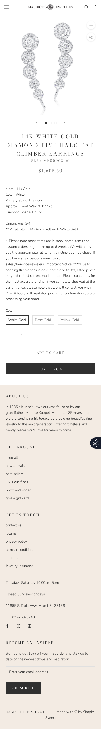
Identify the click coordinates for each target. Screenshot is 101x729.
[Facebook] (7, 626)
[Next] (64, 123)
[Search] (86, 7)
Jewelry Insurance (19, 566)
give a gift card (17, 498)
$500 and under (18, 490)
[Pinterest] (29, 626)
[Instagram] (18, 626)
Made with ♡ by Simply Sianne (69, 714)
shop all (12, 457)
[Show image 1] (46, 123)
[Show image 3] (55, 123)
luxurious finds (17, 481)
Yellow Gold (69, 320)
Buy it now (50, 369)
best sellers (14, 473)
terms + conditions (20, 549)
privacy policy (16, 541)
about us (12, 557)
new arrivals (15, 465)
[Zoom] (91, 25)
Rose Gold (43, 320)
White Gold (17, 320)
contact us (13, 525)
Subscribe (23, 687)
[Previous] (37, 123)
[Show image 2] (51, 123)
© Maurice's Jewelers (32, 711)
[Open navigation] (6, 7)
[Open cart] (95, 7)
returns (11, 533)
